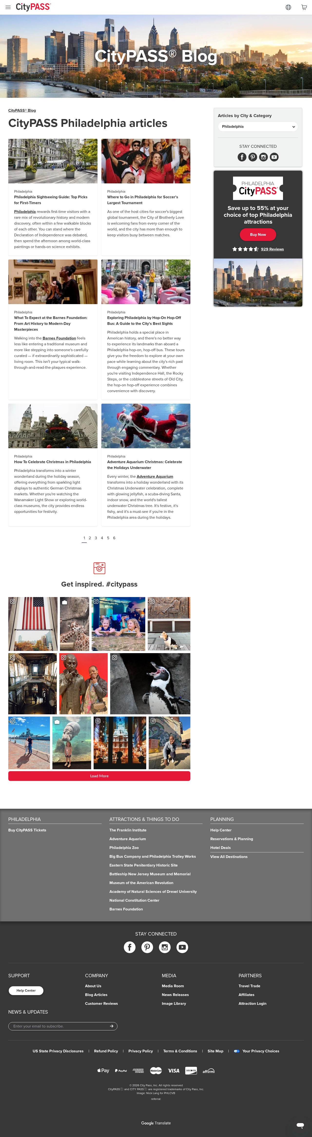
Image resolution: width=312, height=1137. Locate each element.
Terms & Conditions (180, 1051)
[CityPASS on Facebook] (130, 947)
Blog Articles (96, 994)
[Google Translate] (156, 1123)
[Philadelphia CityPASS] (258, 188)
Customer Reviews (101, 1003)
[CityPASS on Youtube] (182, 947)
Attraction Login (252, 1003)
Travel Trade (249, 986)
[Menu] (8, 7)
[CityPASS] (33, 7)
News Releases (175, 994)
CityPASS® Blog (22, 110)
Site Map (215, 1051)
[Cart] (304, 7)
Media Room (173, 986)
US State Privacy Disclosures (58, 1051)
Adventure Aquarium (155, 476)
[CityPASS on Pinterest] (147, 947)
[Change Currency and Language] (288, 7)
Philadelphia (25, 211)
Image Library (174, 1003)
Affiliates (246, 994)
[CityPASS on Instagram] (165, 947)
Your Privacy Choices (261, 1051)
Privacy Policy (140, 1051)
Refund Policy (106, 1051)
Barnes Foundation (59, 338)
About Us (93, 986)
